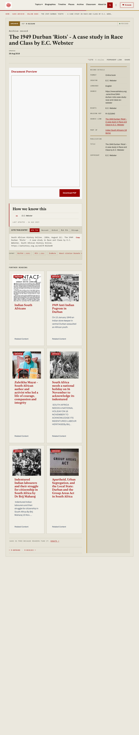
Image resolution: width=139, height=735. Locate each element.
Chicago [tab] (74, 230)
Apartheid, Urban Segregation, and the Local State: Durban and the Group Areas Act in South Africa (63, 488)
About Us (102, 4)
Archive (80, 4)
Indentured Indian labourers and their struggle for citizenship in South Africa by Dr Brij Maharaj (26, 488)
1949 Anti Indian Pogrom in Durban (63, 308)
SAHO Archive (18, 14)
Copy (78, 237)
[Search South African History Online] (110, 5)
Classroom (91, 4)
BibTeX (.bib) (24, 253)
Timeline (62, 4)
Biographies (50, 4)
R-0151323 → (30, 550)
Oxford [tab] (55, 230)
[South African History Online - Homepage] (9, 5)
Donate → (54, 541)
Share (127, 60)
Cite (96, 60)
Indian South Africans (23, 306)
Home (8, 14)
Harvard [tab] (44, 230)
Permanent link (114, 60)
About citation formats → (70, 253)
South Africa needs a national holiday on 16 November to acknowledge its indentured (63, 391)
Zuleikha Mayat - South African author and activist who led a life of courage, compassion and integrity (26, 392)
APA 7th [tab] (34, 230)
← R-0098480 (14, 550)
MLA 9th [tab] (64, 230)
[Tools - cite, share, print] (116, 5)
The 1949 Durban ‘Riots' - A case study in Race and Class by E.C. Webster (116, 122)
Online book (32, 14)
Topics (38, 4)
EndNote (52, 253)
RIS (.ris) (40, 253)
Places (71, 4)
